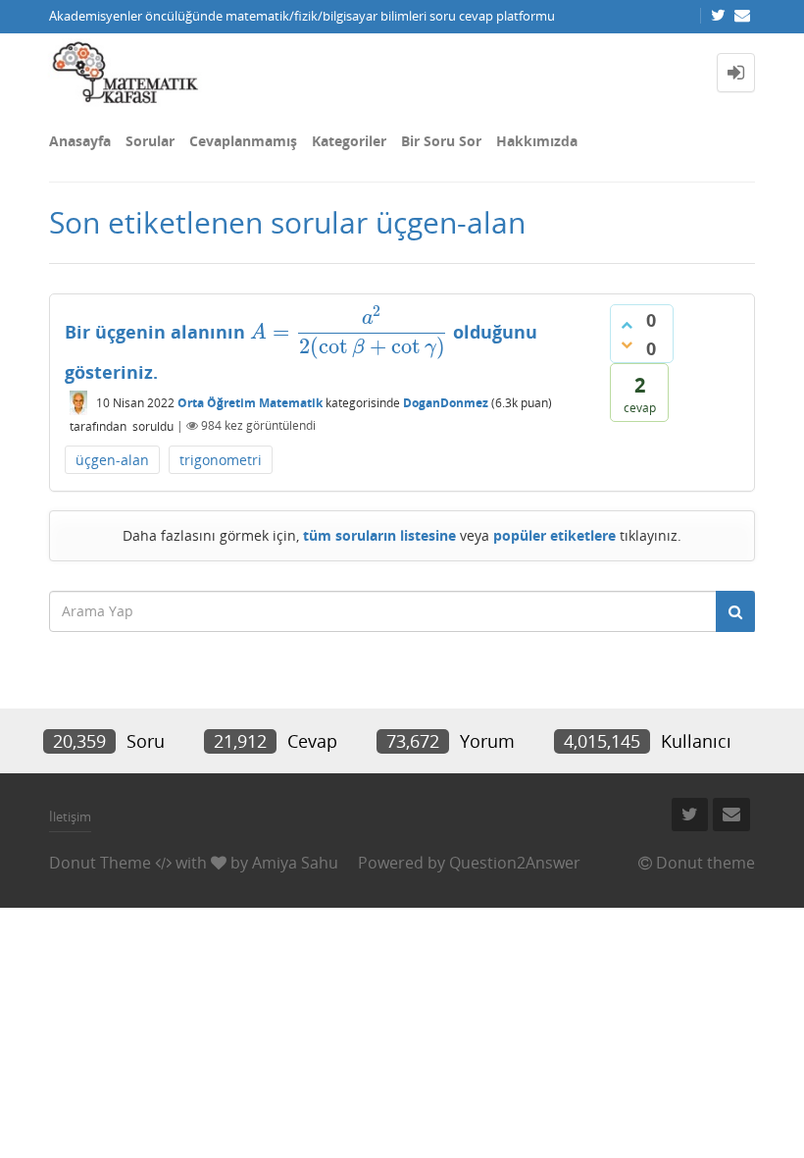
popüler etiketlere (554, 535)
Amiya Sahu (295, 862)
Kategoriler (349, 141)
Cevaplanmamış (243, 141)
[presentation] (349, 331)
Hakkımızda (537, 141)
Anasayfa (80, 141)
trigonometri (220, 459)
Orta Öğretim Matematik (250, 403)
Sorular (150, 141)
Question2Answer (514, 862)
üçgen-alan (112, 459)
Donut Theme (100, 862)
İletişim (70, 816)
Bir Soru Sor (441, 141)
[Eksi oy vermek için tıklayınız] (626, 344)
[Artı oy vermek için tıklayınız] (626, 325)
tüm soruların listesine (379, 535)
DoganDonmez (445, 403)
